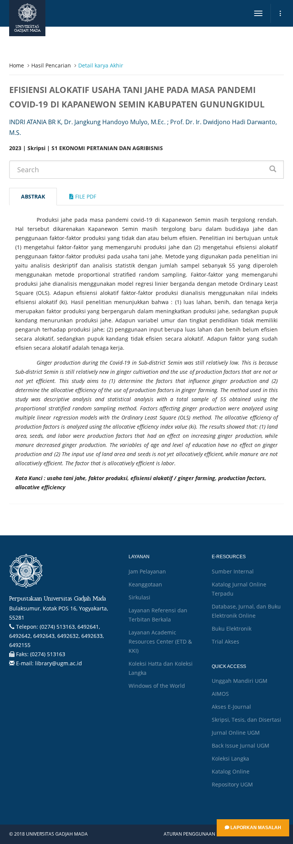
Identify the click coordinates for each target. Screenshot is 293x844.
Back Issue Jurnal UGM (240, 745)
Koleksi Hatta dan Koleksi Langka (161, 668)
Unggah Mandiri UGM (239, 680)
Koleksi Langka (230, 758)
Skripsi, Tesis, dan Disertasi (246, 719)
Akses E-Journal (231, 706)
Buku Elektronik (231, 628)
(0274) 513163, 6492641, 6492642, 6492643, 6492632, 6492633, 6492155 (56, 636)
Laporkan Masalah (255, 827)
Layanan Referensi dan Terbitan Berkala (158, 615)
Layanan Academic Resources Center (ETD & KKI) (160, 641)
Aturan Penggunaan (189, 834)
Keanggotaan (145, 584)
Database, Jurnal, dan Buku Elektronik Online (246, 611)
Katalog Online (231, 771)
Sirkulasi (139, 597)
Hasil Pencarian (51, 65)
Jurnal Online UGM (236, 732)
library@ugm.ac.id (58, 663)
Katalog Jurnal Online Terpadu (239, 589)
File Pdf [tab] (85, 196)
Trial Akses (225, 641)
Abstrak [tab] (33, 196)
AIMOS (220, 693)
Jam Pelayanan (147, 571)
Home (16, 65)
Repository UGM (232, 784)
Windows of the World (157, 685)
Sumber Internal (233, 571)
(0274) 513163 (47, 654)
